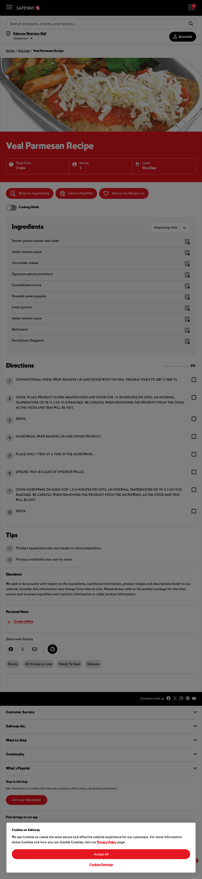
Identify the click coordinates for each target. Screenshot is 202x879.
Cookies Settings (101, 865)
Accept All (101, 854)
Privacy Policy (107, 842)
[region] (101, 847)
